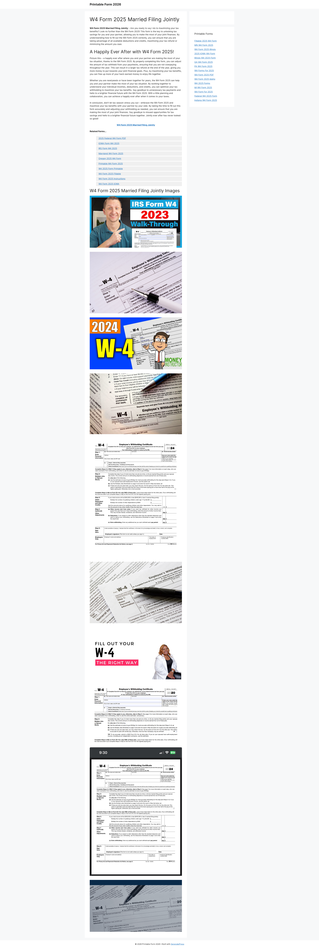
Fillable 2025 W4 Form (205, 41)
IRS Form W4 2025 (108, 148)
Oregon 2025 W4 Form (110, 158)
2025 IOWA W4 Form (204, 53)
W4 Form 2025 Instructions (112, 178)
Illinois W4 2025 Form (205, 58)
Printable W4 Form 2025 (111, 163)
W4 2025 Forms (202, 83)
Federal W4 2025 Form (205, 96)
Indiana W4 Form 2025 (205, 100)
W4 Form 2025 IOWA (109, 184)
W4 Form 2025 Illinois (205, 49)
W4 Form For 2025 (203, 92)
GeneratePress (177, 944)
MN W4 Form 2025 (203, 45)
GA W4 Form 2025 (203, 62)
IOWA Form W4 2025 (109, 143)
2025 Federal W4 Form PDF (112, 138)
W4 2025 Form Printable (111, 168)
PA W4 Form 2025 (203, 66)
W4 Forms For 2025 (204, 70)
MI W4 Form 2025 (203, 87)
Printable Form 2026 (105, 4)
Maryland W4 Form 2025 (111, 153)
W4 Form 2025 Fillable (110, 173)
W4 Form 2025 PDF (204, 75)
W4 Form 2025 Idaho (204, 79)
